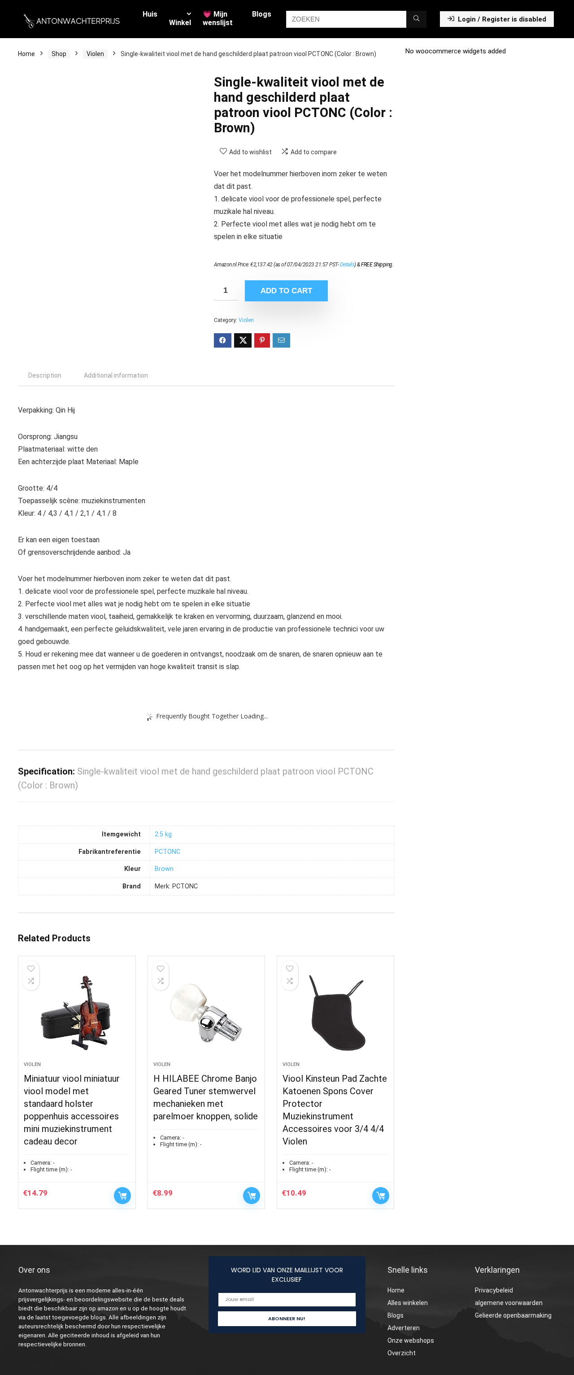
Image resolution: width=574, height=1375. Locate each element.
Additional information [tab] (116, 375)
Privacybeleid (494, 1290)
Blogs (261, 14)
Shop (59, 53)
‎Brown (164, 869)
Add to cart (286, 291)
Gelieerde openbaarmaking (513, 1315)
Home (26, 53)
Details (347, 264)
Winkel (180, 22)
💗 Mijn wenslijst (218, 18)
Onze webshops (410, 1340)
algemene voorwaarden (509, 1302)
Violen (95, 53)
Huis (150, 14)
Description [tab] (44, 375)
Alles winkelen (407, 1302)
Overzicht (401, 1353)
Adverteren (403, 1327)
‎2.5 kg (163, 834)
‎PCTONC (167, 852)
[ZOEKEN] (416, 19)
